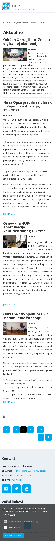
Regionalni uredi (21, 22)
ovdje (12, 514)
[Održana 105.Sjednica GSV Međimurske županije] (15, 328)
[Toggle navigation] (50, 6)
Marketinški (14, 527)
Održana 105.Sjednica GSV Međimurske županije (25, 316)
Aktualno (43, 22)
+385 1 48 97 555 (22, 475)
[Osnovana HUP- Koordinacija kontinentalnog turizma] (15, 241)
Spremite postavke (13, 535)
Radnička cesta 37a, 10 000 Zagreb (29, 470)
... (11, 429)
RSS (4, 416)
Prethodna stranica (41, 437)
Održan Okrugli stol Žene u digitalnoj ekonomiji (26, 41)
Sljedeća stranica (48, 437)
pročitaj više (45, 93)
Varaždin (33, 22)
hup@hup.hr (17, 479)
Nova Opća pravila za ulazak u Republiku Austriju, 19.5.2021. (27, 106)
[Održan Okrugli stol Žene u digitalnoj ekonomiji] (15, 54)
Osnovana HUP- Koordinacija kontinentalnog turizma (24, 227)
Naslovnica (7, 22)
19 (40, 429)
